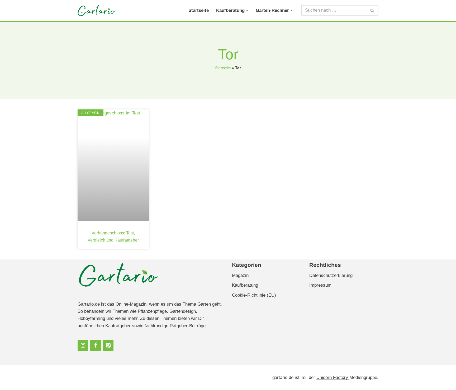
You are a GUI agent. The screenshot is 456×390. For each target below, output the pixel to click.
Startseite (198, 10)
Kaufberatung (245, 285)
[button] (247, 10)
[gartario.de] (96, 10)
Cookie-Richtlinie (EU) (254, 295)
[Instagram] (83, 345)
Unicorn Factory (332, 377)
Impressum (320, 285)
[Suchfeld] (372, 10)
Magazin (240, 275)
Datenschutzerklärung (331, 275)
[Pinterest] (108, 345)
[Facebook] (95, 345)
